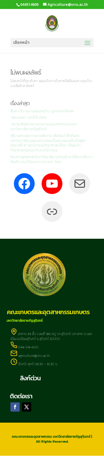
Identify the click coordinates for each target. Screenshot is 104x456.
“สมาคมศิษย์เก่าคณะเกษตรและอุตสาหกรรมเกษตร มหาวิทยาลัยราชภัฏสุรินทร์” (43, 127)
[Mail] (79, 183)
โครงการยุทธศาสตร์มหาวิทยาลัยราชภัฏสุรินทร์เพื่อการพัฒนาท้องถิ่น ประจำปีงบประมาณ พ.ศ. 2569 (51, 159)
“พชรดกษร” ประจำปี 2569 (28, 117)
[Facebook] (24, 183)
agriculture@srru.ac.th (34, 355)
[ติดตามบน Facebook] (15, 407)
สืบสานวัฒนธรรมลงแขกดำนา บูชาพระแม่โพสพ (41, 111)
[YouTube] (52, 183)
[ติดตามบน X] (26, 407)
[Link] (52, 211)
